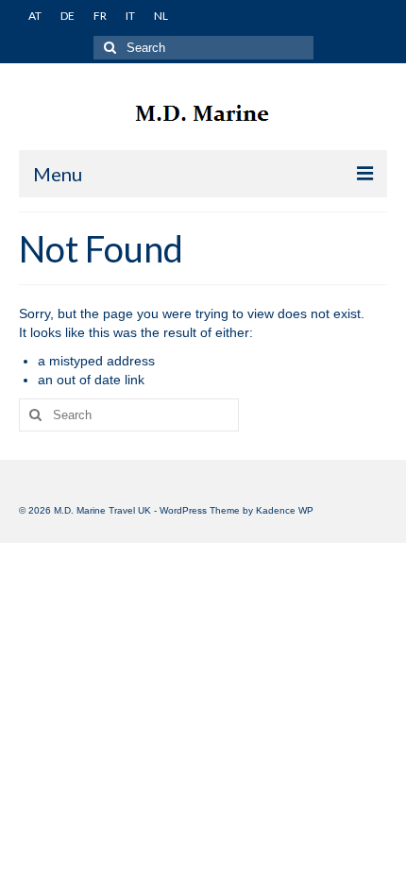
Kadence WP (284, 510)
